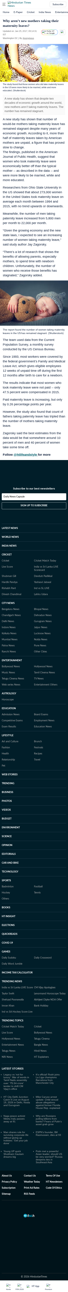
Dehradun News (43, 615)
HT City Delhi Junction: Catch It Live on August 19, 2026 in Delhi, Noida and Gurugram (16, 1101)
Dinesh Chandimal (11, 594)
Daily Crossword (43, 958)
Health (5, 753)
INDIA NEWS (9, 546)
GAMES (6, 952)
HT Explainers (41, 1057)
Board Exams (41, 714)
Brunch (38, 741)
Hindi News (40, 1051)
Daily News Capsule (14, 497)
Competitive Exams (12, 720)
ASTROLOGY (9, 693)
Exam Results (9, 726)
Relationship (8, 760)
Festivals (38, 747)
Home (6, 12)
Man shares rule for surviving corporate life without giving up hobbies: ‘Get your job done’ (15, 1138)
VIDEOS (6, 810)
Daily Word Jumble (12, 964)
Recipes (38, 753)
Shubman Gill (9, 576)
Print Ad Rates (31, 1188)
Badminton (8, 886)
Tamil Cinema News (44, 672)
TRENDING (8, 783)
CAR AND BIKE (10, 863)
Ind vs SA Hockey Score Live (17, 1012)
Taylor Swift (8, 993)
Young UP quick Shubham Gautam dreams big (13, 1154)
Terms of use (53, 1176)
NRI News (7, 1057)
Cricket (31, 12)
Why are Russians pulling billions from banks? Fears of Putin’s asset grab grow (49, 1120)
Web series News (11, 685)
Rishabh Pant (9, 588)
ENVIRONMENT (11, 827)
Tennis (37, 893)
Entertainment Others (45, 685)
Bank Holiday (41, 1006)
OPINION (7, 845)
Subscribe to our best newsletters (34, 488)
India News (45, 12)
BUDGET (7, 819)
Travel (37, 760)
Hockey (6, 893)
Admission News (11, 714)
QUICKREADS (9, 934)
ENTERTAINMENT (12, 660)
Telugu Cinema (42, 1039)
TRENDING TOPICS (12, 1020)
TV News (39, 679)
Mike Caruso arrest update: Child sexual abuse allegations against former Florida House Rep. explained (48, 1102)
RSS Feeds (29, 1194)
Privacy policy (9, 1182)
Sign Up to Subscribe (34, 505)
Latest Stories (13, 1068)
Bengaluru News (10, 609)
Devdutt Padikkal (43, 576)
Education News (43, 726)
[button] (4, 4)
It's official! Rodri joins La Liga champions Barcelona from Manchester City (48, 1078)
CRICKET (7, 555)
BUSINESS (7, 792)
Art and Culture (10, 741)
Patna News (8, 645)
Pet (3, 766)
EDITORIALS (9, 854)
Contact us (30, 1176)
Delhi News (8, 621)
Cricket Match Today (45, 561)
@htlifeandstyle (26, 454)
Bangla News (41, 1045)
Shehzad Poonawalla (13, 1000)
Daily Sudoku (9, 958)
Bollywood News (11, 666)
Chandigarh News (11, 615)
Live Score (7, 567)
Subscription (9, 1188)
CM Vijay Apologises (44, 987)
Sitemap (6, 1194)
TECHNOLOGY (10, 872)
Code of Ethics (54, 1188)
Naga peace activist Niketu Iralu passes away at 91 (14, 1119)
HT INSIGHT (8, 916)
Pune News (40, 645)
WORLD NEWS (10, 537)
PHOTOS (7, 801)
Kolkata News (9, 633)
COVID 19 (7, 943)
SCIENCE (7, 836)
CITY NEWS (8, 603)
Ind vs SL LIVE (41, 588)
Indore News (9, 627)
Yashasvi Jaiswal (42, 582)
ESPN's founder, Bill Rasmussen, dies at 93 (48, 1133)
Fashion (6, 747)
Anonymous (28, 38)
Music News (8, 672)
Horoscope (8, 699)
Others (5, 899)
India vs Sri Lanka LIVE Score (17, 987)
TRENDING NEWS (12, 981)
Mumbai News (9, 639)
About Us (7, 1176)
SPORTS (6, 880)
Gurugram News (43, 621)
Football (38, 886)
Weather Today (32, 1182)
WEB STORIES (10, 774)
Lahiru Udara (41, 594)
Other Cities (40, 652)
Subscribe (57, 4)
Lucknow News (42, 633)
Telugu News (8, 1051)
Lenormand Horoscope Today (50, 993)
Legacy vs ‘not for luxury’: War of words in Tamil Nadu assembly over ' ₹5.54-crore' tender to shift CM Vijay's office (16, 1081)
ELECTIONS (8, 925)
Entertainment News (13, 1045)
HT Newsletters (54, 1182)
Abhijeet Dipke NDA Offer (48, 1000)
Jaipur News (40, 627)
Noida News (40, 639)
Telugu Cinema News (13, 679)
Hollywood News (43, 666)
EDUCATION (9, 708)
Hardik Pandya (9, 582)
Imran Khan (8, 1006)
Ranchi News (9, 652)
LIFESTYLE (7, 735)
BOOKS (6, 907)
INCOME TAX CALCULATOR (17, 973)
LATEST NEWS (10, 528)
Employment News (44, 720)
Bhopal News (41, 609)
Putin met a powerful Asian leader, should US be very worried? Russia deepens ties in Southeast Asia (49, 1157)
